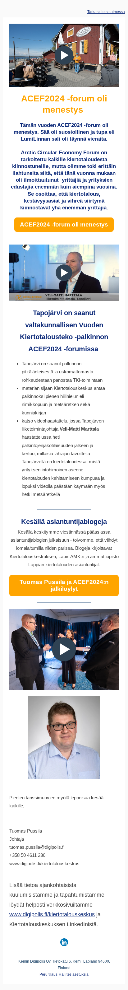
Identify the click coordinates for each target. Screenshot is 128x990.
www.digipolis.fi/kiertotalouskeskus (52, 914)
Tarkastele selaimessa (106, 12)
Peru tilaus (48, 974)
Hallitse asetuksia (74, 974)
